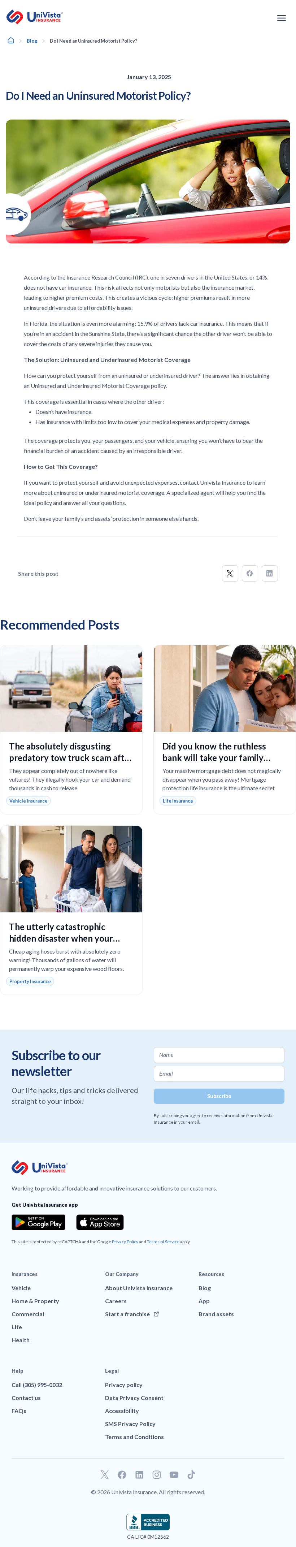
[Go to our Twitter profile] (104, 1474)
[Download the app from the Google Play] (38, 1222)
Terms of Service (163, 1241)
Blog (32, 41)
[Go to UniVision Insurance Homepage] (35, 17)
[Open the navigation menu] (281, 18)
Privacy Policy (125, 1241)
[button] (230, 573)
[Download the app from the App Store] (100, 1222)
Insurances (25, 1274)
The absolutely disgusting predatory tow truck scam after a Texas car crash (71, 757)
